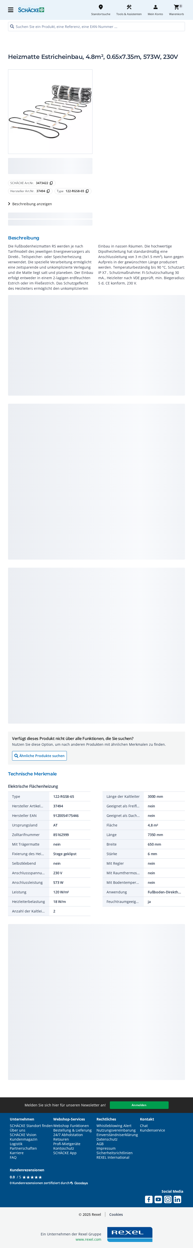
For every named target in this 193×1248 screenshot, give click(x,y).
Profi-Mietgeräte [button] (66, 1144)
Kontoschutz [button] (63, 1148)
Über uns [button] (17, 1130)
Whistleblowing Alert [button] (113, 1126)
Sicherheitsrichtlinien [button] (114, 1153)
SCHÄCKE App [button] (65, 1153)
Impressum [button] (106, 1148)
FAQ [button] (13, 1157)
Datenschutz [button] (107, 1139)
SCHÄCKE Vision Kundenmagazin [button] (23, 1137)
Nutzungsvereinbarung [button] (116, 1130)
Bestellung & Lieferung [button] (72, 1130)
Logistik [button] (16, 1144)
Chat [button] (144, 1126)
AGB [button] (100, 1144)
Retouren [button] (61, 1139)
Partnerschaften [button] (23, 1148)
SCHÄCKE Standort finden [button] (31, 1126)
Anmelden (139, 1105)
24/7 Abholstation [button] (68, 1135)
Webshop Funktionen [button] (71, 1126)
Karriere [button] (17, 1153)
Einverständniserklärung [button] (117, 1135)
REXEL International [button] (112, 1157)
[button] (11, 10)
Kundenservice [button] (152, 1130)
